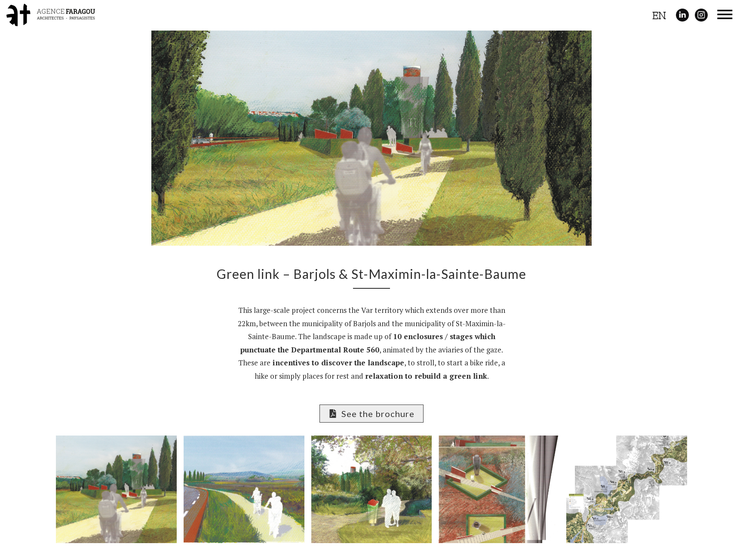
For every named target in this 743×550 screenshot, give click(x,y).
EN (659, 15)
